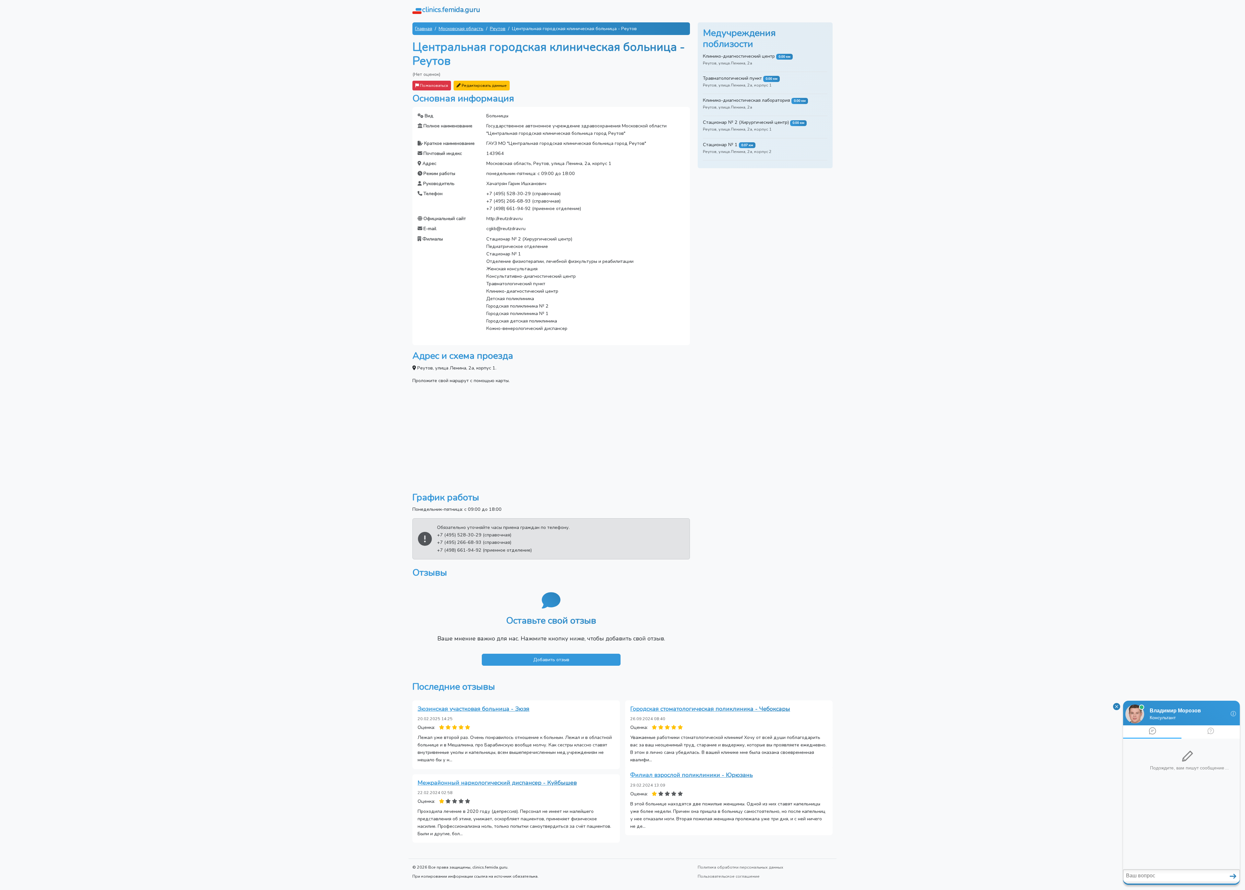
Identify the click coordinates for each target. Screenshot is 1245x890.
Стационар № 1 (720, 144)
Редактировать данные (484, 85)
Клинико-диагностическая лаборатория (746, 100)
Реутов (497, 28)
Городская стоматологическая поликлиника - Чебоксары (710, 709)
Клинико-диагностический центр (739, 56)
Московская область (461, 28)
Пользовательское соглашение (729, 876)
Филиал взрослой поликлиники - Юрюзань (691, 775)
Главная (423, 28)
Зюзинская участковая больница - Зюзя (473, 709)
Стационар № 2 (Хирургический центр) (746, 122)
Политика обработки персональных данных (740, 867)
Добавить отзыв (551, 659)
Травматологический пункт (732, 78)
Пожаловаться (433, 85)
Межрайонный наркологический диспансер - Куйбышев (497, 783)
